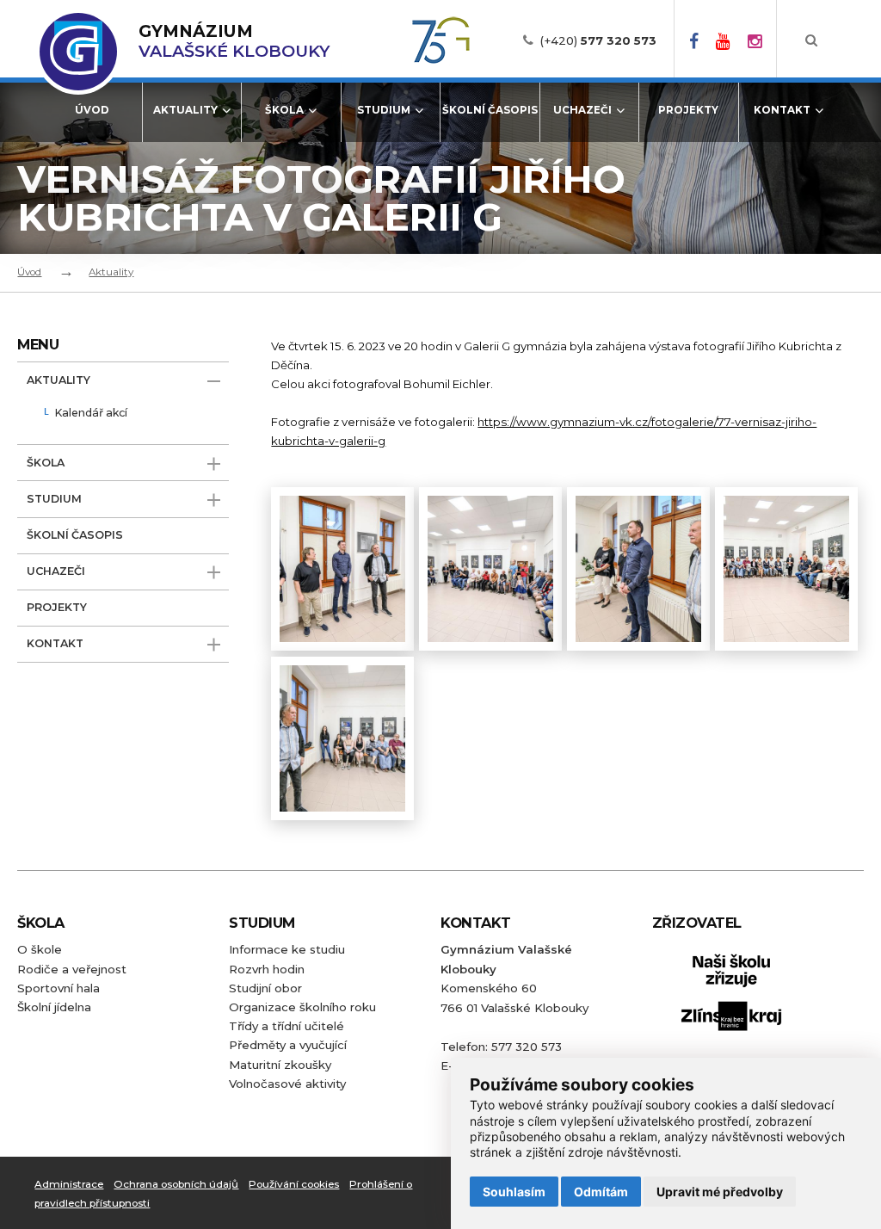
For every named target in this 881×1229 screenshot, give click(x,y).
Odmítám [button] (601, 1191)
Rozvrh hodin (267, 969)
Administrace (68, 1184)
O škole (39, 949)
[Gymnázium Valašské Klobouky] (78, 51)
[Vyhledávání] (811, 40)
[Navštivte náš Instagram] (755, 40)
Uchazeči (582, 110)
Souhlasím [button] (514, 1191)
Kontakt (782, 110)
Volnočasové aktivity (287, 1083)
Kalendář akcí (90, 413)
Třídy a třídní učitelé (286, 1026)
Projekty (688, 110)
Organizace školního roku (302, 1007)
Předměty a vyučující (288, 1045)
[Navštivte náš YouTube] (723, 40)
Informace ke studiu (287, 949)
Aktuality (185, 110)
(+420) (598, 40)
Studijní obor (265, 988)
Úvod (92, 110)
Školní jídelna (54, 1007)
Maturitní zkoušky (280, 1065)
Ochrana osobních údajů (176, 1184)
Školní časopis (490, 110)
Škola (284, 110)
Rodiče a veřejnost (71, 969)
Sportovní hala (58, 988)
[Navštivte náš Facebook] (694, 40)
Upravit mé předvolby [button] (719, 1191)
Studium (383, 110)
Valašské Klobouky (234, 41)
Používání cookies (294, 1184)
